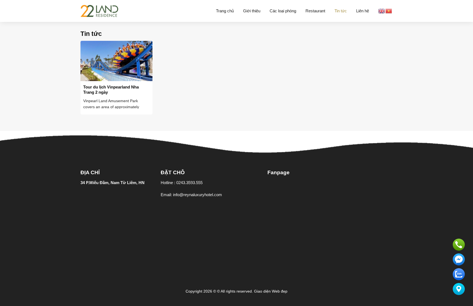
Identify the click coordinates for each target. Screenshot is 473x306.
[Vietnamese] (389, 10)
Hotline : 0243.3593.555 (182, 182)
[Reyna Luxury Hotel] (99, 11)
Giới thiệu (251, 10)
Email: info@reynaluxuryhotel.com (191, 194)
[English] (381, 10)
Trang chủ (225, 10)
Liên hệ (362, 10)
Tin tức (340, 10)
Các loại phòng (283, 10)
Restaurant (315, 10)
